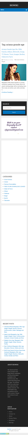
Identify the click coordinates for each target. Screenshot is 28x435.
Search (14, 112)
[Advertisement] (14, 26)
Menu (2, 10)
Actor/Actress (20, 59)
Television (7, 200)
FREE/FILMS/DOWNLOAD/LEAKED (14, 186)
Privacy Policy (13, 418)
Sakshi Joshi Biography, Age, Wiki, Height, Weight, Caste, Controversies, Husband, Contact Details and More (14, 336)
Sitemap (11, 422)
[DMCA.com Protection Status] (4, 434)
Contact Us (12, 414)
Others (6, 191)
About (10, 416)
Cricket (6, 182)
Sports (6, 198)
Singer (3, 61)
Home (10, 411)
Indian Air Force (8, 189)
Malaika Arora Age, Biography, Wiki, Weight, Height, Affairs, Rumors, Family (13, 342)
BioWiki (14, 5)
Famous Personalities (10, 184)
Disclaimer (12, 420)
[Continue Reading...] (7, 92)
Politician (6, 193)
